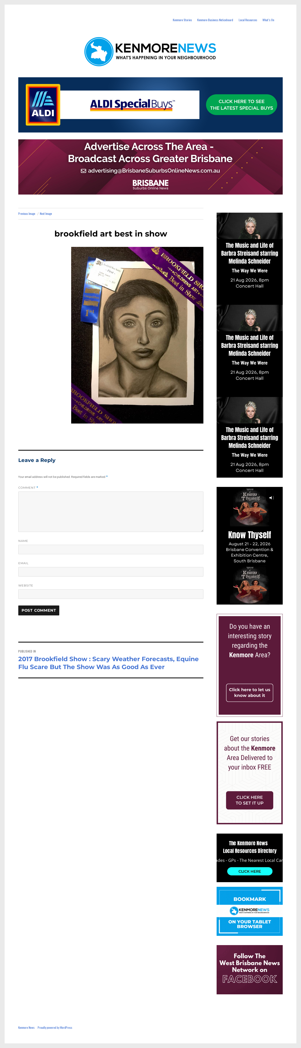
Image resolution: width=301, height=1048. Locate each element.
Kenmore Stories (182, 19)
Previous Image (26, 213)
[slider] (254, 601)
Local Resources (248, 19)
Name (23, 541)
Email (23, 563)
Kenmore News (26, 1027)
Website (25, 585)
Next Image (46, 213)
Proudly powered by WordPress (55, 1027)
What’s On (268, 19)
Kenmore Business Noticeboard (215, 19)
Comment (28, 488)
